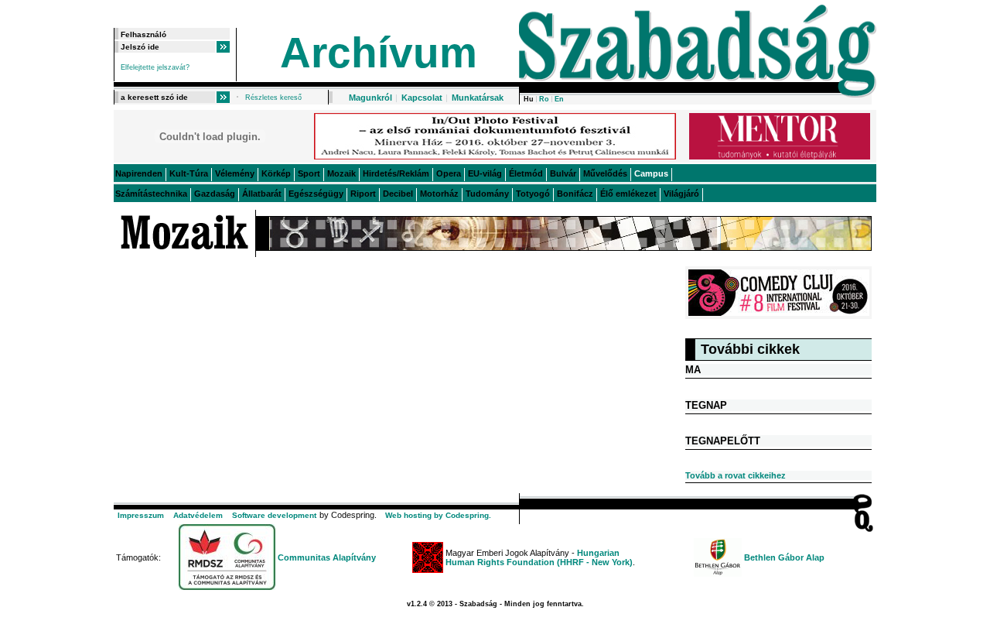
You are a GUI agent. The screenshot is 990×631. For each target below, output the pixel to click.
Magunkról (370, 97)
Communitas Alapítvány (327, 557)
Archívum (378, 53)
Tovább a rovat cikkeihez (735, 475)
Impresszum (141, 515)
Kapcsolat (421, 97)
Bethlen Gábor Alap (784, 557)
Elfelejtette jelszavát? (155, 67)
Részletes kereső (273, 97)
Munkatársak (478, 97)
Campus (651, 173)
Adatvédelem (198, 515)
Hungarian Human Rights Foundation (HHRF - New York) (539, 557)
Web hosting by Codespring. (438, 515)
